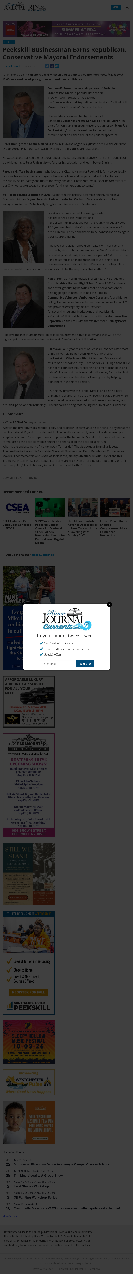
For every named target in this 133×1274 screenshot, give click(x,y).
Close (109, 604)
